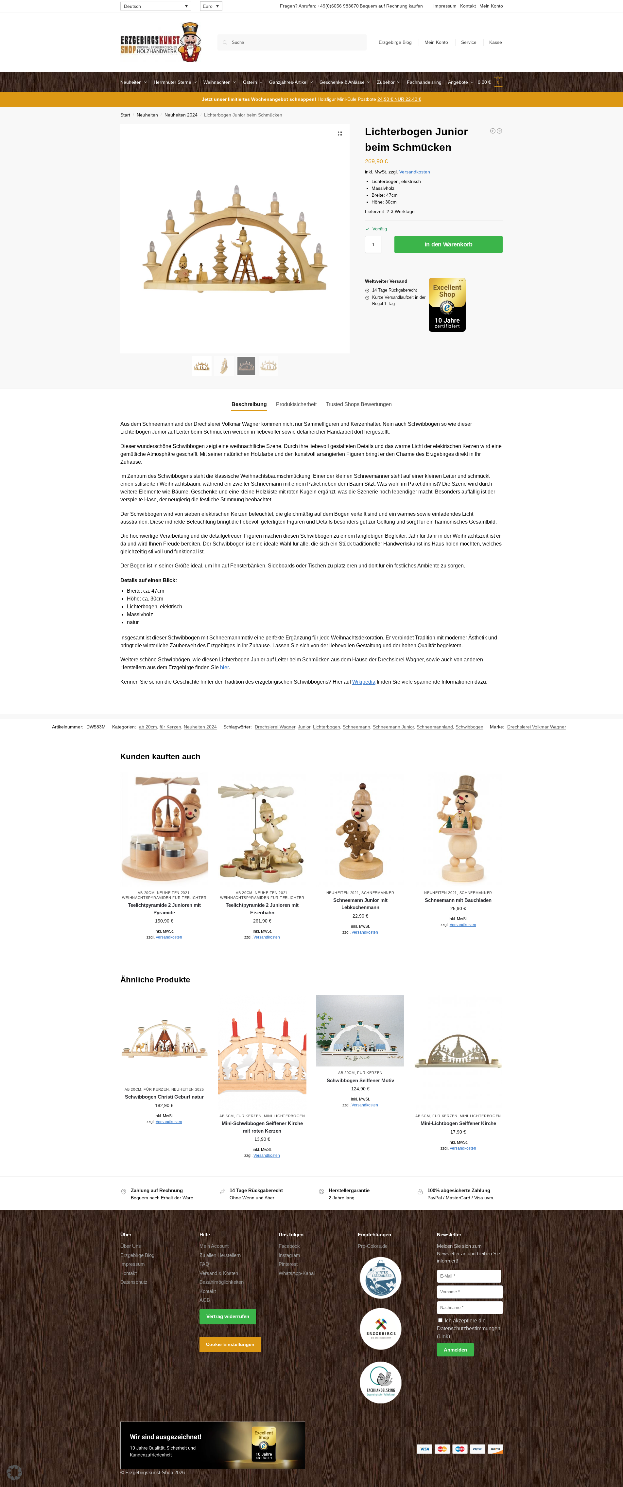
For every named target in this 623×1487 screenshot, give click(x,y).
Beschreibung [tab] (249, 404)
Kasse (495, 42)
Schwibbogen (469, 726)
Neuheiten (147, 115)
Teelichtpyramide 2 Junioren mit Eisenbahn (262, 908)
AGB (204, 1300)
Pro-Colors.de (373, 1246)
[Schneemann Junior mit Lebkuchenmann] (360, 829)
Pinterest (288, 1264)
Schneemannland (435, 726)
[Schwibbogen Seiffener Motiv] (360, 1030)
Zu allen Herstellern (220, 1255)
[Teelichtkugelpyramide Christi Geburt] (493, 131)
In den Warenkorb (449, 244)
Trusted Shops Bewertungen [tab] (359, 404)
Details (164, 951)
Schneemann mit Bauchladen (458, 900)
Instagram (289, 1255)
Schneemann (356, 726)
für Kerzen (170, 726)
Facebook (289, 1246)
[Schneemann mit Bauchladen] (458, 829)
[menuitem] (155, 6)
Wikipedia (363, 682)
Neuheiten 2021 (173, 893)
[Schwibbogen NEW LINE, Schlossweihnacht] (499, 131)
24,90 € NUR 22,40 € (399, 99)
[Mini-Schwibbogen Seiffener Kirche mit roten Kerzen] (262, 1052)
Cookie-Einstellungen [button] (230, 1344)
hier (224, 667)
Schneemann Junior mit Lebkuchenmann (360, 903)
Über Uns (130, 1246)
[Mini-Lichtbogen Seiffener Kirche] (458, 1052)
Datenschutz (133, 1282)
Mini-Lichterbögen (284, 1116)
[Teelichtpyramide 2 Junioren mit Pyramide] (164, 829)
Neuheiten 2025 (187, 1089)
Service (468, 42)
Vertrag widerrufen (227, 1316)
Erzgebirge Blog (395, 42)
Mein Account (214, 1246)
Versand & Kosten (218, 1273)
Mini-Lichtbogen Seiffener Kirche (458, 1123)
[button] (490, 82)
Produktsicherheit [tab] (296, 404)
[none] (155, 6)
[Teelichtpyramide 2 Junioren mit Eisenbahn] (262, 829)
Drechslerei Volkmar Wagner (536, 726)
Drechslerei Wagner (275, 726)
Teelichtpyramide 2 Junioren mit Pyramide (164, 908)
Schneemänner (377, 893)
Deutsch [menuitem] (132, 6)
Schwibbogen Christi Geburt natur (164, 1097)
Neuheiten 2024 (181, 115)
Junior (304, 726)
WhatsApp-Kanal (297, 1273)
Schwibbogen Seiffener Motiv (360, 1080)
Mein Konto (491, 6)
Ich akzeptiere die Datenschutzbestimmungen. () (469, 1328)
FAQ (204, 1264)
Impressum (445, 6)
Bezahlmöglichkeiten (221, 1282)
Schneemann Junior (393, 726)
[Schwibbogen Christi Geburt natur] (164, 1039)
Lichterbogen (326, 726)
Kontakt (468, 6)
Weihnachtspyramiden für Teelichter (164, 898)
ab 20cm (148, 726)
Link (443, 1336)
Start (125, 115)
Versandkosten (414, 171)
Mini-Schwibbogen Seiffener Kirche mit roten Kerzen (262, 1127)
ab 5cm (226, 1116)
